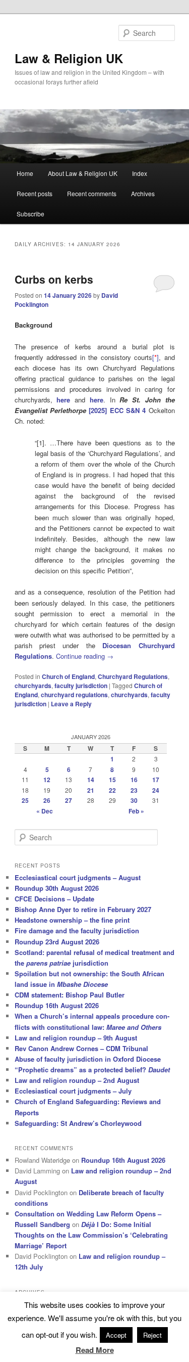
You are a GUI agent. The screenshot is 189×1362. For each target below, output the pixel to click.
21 (90, 790)
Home (25, 173)
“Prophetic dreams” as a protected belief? (92, 1069)
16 (134, 779)
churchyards (33, 685)
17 (155, 779)
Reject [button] (152, 1335)
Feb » (136, 810)
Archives (143, 193)
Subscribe (30, 213)
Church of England (68, 676)
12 (46, 779)
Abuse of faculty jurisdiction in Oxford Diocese (88, 1059)
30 (134, 800)
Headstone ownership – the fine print (72, 920)
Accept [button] (116, 1335)
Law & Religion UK (69, 58)
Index (139, 173)
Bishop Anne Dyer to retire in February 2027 (83, 909)
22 (112, 790)
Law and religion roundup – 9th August (76, 1037)
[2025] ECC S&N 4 (117, 410)
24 (155, 790)
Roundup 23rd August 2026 (57, 941)
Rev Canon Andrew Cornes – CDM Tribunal (81, 1048)
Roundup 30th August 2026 (57, 888)
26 (46, 800)
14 (90, 779)
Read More (95, 1349)
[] (155, 357)
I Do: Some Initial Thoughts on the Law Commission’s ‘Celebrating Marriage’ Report (91, 1234)
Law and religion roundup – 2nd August (77, 1080)
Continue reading (84, 656)
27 (68, 800)
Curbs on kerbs (54, 279)
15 (112, 779)
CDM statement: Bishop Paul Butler (69, 995)
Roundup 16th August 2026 (57, 1005)
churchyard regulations (74, 694)
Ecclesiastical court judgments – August (78, 877)
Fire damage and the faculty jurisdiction (77, 930)
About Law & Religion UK (82, 173)
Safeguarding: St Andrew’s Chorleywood (78, 1123)
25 (25, 800)
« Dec (44, 810)
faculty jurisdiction (80, 685)
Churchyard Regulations (133, 676)
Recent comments (91, 193)
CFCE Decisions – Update (54, 898)
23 (134, 790)
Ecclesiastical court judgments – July (73, 1091)
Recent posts (34, 193)
